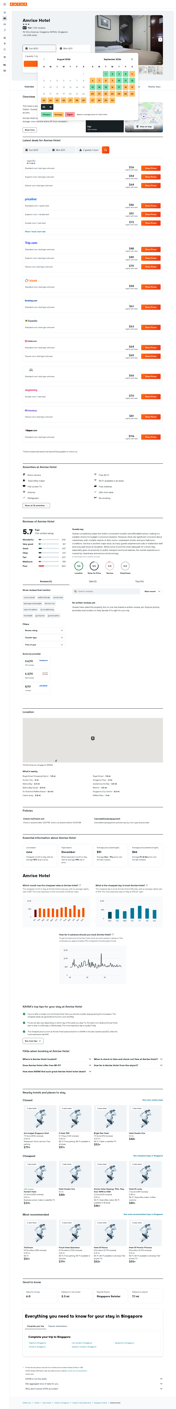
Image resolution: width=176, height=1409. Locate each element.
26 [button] (63, 100)
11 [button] (57, 87)
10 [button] (50, 87)
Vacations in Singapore (124, 1343)
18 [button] (57, 93)
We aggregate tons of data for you (41, 1383)
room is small (29, 597)
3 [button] (50, 80)
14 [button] (77, 87)
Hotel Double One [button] (137, 1133)
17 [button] (50, 93)
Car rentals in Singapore (82, 1343)
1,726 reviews (39, 27)
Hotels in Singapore (37, 1347)
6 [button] (70, 80)
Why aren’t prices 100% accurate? (41, 1388)
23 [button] (44, 100)
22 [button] (83, 93)
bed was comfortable (33, 603)
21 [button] (77, 93)
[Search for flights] (4, 12)
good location (53, 615)
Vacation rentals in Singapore (84, 1347)
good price (40, 615)
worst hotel (58, 597)
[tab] (46, 581)
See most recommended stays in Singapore (143, 1214)
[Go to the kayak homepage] (18, 4)
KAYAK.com (27, 1403)
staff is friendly (44, 597)
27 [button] (70, 100)
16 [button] (44, 93)
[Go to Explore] (4, 43)
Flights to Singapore (37, 1343)
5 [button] (63, 80)
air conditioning (47, 609)
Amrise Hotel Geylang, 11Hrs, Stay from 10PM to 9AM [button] (109, 1190)
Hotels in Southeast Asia (81, 1403)
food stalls (28, 615)
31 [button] (51, 107)
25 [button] (57, 100)
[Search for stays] (4, 18)
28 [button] (77, 100)
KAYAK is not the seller (36, 1378)
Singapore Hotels (100, 1403)
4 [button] (57, 80)
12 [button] (64, 87)
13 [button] (70, 87)
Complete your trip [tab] (35, 1326)
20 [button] (70, 93)
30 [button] (43, 107)
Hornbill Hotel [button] (30, 1191)
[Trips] (4, 57)
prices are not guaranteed (77, 1371)
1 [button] (83, 74)
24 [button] (50, 100)
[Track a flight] (4, 49)
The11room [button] (28, 1247)
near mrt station (30, 609)
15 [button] (83, 87)
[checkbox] (36, 663)
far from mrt (50, 603)
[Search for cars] (4, 24)
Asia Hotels (47, 1403)
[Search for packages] (4, 30)
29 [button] (83, 100)
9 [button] (44, 87)
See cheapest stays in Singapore (148, 1155)
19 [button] (64, 93)
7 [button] (76, 80)
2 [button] (44, 80)
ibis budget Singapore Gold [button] (36, 1133)
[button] (5, 4)
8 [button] (83, 80)
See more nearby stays (152, 1100)
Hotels (36, 1403)
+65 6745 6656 (30, 35)
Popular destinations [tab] (57, 1326)
